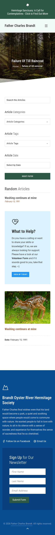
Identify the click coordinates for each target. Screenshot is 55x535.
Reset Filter (27, 176)
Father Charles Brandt (21, 523)
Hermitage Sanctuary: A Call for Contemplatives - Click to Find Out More (27, 12)
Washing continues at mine (21, 198)
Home (16, 66)
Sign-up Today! (20, 274)
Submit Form (19, 499)
